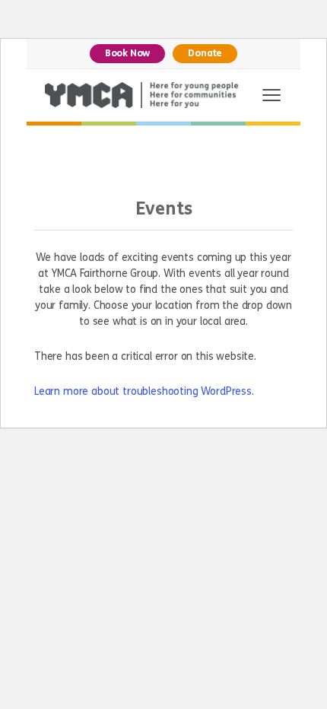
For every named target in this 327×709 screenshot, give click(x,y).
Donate (205, 53)
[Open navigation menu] (271, 95)
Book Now (128, 53)
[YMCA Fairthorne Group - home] (141, 95)
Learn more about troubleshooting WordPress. (144, 391)
